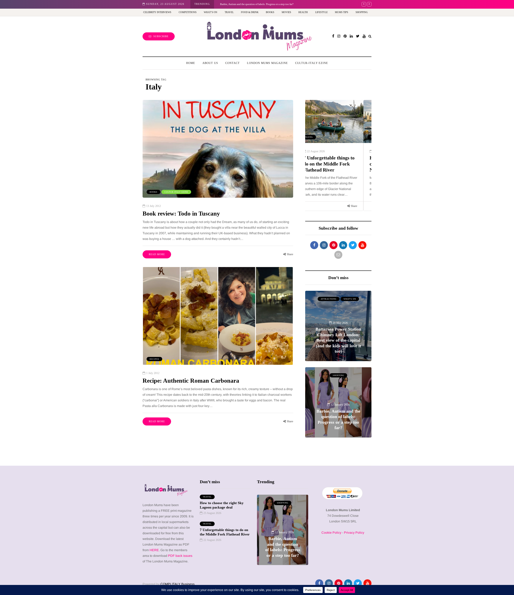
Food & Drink (250, 12)
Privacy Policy (354, 532)
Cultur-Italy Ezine (311, 63)
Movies (286, 12)
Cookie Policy (331, 532)
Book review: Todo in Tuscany (181, 213)
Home (190, 63)
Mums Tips (341, 12)
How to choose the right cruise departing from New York (335, 164)
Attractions (329, 299)
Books (270, 12)
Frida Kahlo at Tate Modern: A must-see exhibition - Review (252, 4)
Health (303, 12)
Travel (229, 12)
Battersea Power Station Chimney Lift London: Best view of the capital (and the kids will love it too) (338, 340)
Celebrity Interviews (157, 12)
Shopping (362, 12)
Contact (232, 63)
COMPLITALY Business (177, 584)
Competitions (188, 12)
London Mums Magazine (267, 63)
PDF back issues (180, 555)
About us (210, 63)
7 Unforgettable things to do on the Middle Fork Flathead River (225, 532)
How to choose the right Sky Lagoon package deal (222, 505)
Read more (157, 254)
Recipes (154, 359)
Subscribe (160, 36)
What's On (350, 299)
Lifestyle (321, 12)
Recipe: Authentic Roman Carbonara (191, 380)
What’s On (210, 12)
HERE (154, 550)
